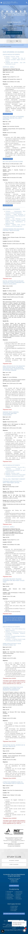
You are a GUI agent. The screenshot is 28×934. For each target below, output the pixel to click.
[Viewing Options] (2, 931)
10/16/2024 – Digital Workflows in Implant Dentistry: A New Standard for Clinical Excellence (15, 216)
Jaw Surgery (13, 910)
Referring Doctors (10, 45)
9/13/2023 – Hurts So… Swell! (12, 473)
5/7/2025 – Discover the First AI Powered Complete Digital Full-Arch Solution (15, 60)
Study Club (19, 45)
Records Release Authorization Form (14, 913)
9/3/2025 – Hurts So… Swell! (12, 56)
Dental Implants (14, 906)
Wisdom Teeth (14, 907)
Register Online (8, 113)
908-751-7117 (14, 880)
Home (1, 45)
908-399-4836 (10, 620)
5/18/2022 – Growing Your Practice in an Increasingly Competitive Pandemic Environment (15, 633)
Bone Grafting (14, 909)
